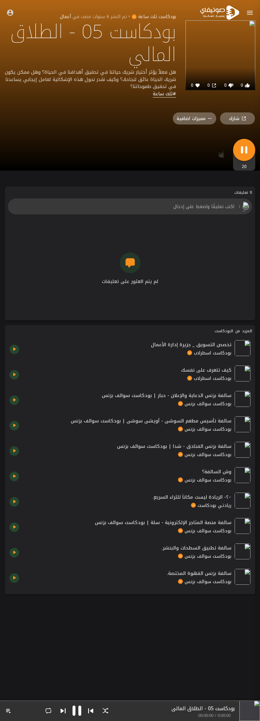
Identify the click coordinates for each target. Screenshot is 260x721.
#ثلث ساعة (164, 94)
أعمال (65, 16)
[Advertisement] (130, 643)
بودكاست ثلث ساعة (156, 16)
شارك (234, 118)
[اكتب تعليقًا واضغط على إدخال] (130, 206)
